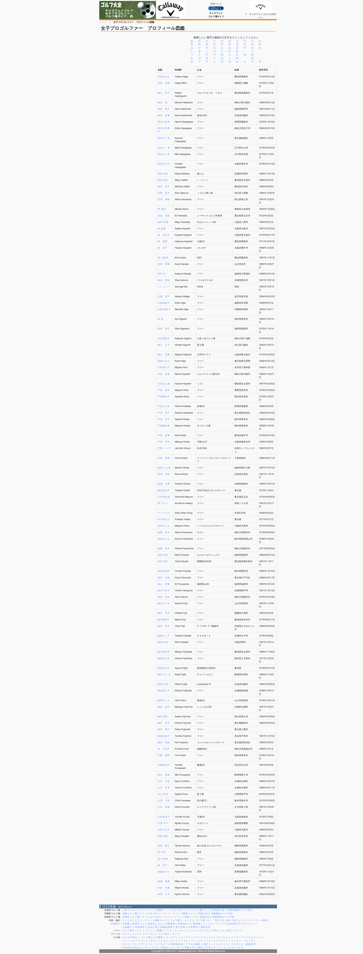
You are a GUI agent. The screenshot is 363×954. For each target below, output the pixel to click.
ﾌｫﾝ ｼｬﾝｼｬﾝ (164, 512)
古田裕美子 (164, 816)
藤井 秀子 (164, 612)
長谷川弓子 (164, 163)
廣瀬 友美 (164, 483)
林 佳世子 (164, 234)
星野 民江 (164, 845)
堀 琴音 (162, 852)
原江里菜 (180, 927)
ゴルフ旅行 (147, 937)
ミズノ (192, 940)
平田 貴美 (164, 435)
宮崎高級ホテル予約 (223, 917)
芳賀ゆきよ (164, 76)
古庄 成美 (164, 806)
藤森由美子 (164, 735)
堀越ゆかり (164, 871)
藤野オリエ (164, 700)
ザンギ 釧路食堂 (246, 944)
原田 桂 (162, 273)
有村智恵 (140, 927)
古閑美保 (170, 923)
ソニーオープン (180, 930)
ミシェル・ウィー (213, 923)
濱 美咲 (162, 208)
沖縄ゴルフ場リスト (133, 913)
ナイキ (182, 940)
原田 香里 (164, 263)
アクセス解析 (193, 944)
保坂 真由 (163, 835)
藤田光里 (206, 927)
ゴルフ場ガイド (131, 930)
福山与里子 (164, 590)
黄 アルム (163, 503)
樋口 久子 (164, 344)
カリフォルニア (131, 934)
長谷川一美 (164, 137)
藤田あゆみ (164, 667)
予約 (214, 930)
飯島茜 (196, 923)
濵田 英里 (164, 215)
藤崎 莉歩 (163, 642)
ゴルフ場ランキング (181, 920)
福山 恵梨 (164, 583)
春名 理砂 (164, 280)
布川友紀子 (164, 519)
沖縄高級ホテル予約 (222, 913)
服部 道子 (164, 186)
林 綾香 (162, 228)
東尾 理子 (164, 328)
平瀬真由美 (164, 425)
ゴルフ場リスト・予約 (207, 920)
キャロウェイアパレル (216, 937)
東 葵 (160, 318)
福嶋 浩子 (164, 548)
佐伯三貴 (152, 927)
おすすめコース (180, 910)
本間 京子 (164, 894)
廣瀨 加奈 (164, 473)
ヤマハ (151, 944)
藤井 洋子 (164, 625)
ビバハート (257, 937)
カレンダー (175, 947)
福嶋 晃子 (164, 532)
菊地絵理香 (166, 927)
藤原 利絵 (164, 742)
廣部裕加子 (164, 490)
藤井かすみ (164, 603)
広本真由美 (164, 496)
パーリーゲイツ (192, 937)
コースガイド (129, 920)
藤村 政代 (164, 706)
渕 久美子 (164, 748)
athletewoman (130, 947)
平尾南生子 (164, 396)
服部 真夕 (163, 179)
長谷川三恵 (164, 154)
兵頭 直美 (164, 373)
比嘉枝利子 (164, 302)
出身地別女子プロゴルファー (242, 923)
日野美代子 (164, 367)
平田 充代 (164, 441)
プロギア (163, 944)
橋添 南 (163, 102)
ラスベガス (148, 934)
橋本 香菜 (164, 115)
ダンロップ (128, 944)
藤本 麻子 (163, 716)
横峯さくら (139, 923)
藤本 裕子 (164, 722)
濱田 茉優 (163, 221)
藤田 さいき (164, 674)
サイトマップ (225, 944)
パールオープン (200, 930)
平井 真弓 (164, 389)
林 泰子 (163, 247)
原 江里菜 (163, 257)
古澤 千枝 (164, 800)
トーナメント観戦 (258, 920)
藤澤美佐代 (164, 651)
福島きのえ (164, 538)
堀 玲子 (163, 865)
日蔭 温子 (164, 296)
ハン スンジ (164, 286)
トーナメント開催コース (155, 910)
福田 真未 (163, 554)
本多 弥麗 (164, 887)
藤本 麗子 (164, 729)
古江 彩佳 (163, 793)
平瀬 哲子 (164, 419)
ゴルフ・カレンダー (245, 940)
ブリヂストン (223, 940)
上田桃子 (127, 927)
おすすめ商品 (130, 937)
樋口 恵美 (164, 354)
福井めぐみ (164, 525)
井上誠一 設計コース (233, 920)
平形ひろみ (164, 406)
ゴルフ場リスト (200, 910)
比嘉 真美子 (164, 309)
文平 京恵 (164, 781)
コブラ (141, 944)
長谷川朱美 (164, 121)
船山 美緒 (164, 774)
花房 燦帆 (164, 199)
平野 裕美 (164, 457)
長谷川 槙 (164, 147)
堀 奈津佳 (163, 858)
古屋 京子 (163, 823)
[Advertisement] (127, 484)
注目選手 (115, 923)
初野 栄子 (164, 192)
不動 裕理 (164, 755)
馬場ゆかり (184, 923)
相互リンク (209, 944)
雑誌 (200, 947)
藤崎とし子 (164, 635)
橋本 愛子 (164, 108)
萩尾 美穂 (164, 82)
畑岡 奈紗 (163, 173)
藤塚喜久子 (164, 690)
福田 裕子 (163, 561)
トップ (103, 21)
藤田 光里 (163, 684)
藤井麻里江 (164, 619)
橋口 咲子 (164, 92)
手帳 (187, 947)
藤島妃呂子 (164, 658)
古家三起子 (164, 829)
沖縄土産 (203, 913)
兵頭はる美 (164, 383)
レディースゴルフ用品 (154, 947)
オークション (221, 947)
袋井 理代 (164, 596)
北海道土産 (218, 910)
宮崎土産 (204, 917)
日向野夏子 (164, 338)
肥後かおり (164, 360)
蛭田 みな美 (164, 467)
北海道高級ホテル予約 (239, 910)
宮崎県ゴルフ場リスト (134, 917)
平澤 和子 (164, 412)
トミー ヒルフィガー (133, 940)
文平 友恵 (164, 787)
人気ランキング (131, 910)
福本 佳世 (164, 577)
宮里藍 (126, 923)
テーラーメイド (239, 937)
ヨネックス (169, 940)
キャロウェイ (173, 937)
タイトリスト (206, 940)
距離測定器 (177, 944)
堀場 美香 (164, 881)
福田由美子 (164, 570)
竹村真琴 (193, 927)
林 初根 (163, 241)
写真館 (159, 937)
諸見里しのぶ (155, 923)
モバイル (236, 947)
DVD (208, 947)
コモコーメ (154, 940)
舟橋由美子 (164, 764)
